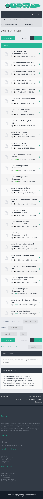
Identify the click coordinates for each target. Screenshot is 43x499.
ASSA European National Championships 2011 (20, 189)
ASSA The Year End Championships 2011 (19, 52)
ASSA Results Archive (10, 24)
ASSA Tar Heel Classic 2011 (21, 311)
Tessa (16, 159)
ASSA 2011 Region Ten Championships (19, 167)
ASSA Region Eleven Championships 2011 (19, 144)
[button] (40, 38)
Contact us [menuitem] (38, 402)
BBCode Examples (6, 460)
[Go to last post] (39, 54)
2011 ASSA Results (27, 24)
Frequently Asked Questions (9, 458)
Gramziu (25, 496)
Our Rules (4, 456)
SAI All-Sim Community (8, 473)
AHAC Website (5, 475)
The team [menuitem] (18, 399)
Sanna (16, 293)
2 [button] (35, 38)
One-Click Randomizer (8, 479)
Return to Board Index (10, 347)
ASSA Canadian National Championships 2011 (20, 111)
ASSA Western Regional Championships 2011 (20, 223)
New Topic (9, 38)
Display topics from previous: (16, 321)
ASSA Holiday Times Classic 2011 (23, 71)
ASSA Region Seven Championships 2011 (19, 234)
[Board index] (21, 6)
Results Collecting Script (8, 481)
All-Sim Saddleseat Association (19, 20)
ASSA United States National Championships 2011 (22, 245)
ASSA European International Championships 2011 (22, 279)
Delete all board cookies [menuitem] (34, 399)
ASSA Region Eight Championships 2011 (19, 211)
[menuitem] (38, 14)
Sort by (9, 328)
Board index (5, 396)
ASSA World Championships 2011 (23, 89)
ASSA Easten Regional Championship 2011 (19, 290)
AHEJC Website (5, 477)
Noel (15, 56)
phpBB (15, 494)
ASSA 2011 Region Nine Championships (20, 178)
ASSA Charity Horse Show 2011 (22, 80)
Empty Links (4, 462)
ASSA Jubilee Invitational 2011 (22, 62)
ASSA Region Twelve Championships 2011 (19, 133)
